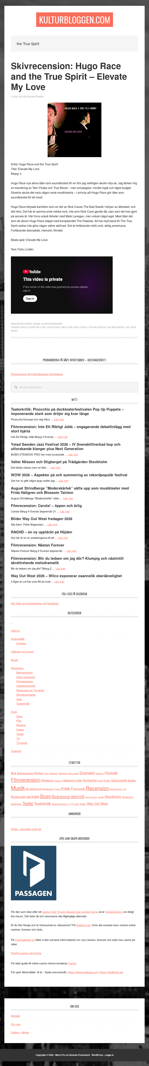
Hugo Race (53, 327)
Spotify (101, 797)
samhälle (32, 796)
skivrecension (91, 797)
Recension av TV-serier (30, 690)
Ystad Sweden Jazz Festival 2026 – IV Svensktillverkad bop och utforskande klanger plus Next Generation (65, 446)
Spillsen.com (83, 925)
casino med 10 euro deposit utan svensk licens (70, 912)
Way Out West (97, 803)
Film (18, 720)
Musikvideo (48, 788)
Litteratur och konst (22, 651)
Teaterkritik (22, 703)
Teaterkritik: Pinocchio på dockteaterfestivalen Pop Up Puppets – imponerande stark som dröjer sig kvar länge (67, 411)
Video (83, 804)
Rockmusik (18, 796)
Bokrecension (24, 672)
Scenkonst (61, 796)
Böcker (38, 773)
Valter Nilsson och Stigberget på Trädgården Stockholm (59, 461)
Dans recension (25, 677)
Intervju (15, 630)
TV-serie (75, 804)
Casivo (72, 963)
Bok (13, 773)
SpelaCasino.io (114, 912)
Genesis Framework (79, 1055)
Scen (14, 712)
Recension (17, 668)
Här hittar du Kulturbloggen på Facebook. (35, 603)
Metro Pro (60, 1055)
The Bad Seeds (115, 327)
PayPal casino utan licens (26, 953)
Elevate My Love (36, 327)
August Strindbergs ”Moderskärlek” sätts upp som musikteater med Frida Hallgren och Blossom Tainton (70, 490)
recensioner (116, 788)
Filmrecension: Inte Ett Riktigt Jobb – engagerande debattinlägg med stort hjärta (70, 429)
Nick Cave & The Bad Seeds (90, 327)
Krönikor (21, 643)
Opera (20, 729)
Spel (19, 699)
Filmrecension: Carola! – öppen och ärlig (46, 505)
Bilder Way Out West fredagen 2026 (41, 518)
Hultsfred (58, 780)
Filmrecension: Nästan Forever (37, 545)
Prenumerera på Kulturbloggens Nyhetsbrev (37, 374)
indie (78, 780)
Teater (20, 734)
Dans (19, 716)
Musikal (21, 725)
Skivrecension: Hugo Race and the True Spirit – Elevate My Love (69, 76)
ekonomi (100, 773)
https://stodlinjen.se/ (111, 972)
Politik (65, 788)
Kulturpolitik (18, 639)
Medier (132, 780)
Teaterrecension (60, 803)
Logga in (109, 1055)
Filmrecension (24, 681)
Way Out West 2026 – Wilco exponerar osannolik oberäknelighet (66, 575)
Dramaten (87, 772)
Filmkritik (111, 772)
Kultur (107, 780)
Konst (100, 780)
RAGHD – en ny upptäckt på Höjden (41, 531)
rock (124, 789)
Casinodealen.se (25, 940)
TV (18, 738)
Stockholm (113, 796)
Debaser (53, 773)
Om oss (16, 1024)
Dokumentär (73, 773)
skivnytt (77, 796)
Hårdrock (68, 780)
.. (11, 622)
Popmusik (78, 788)
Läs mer (59, 419)
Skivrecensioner (51, 323)
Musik (36, 323)
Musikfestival (34, 789)
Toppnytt (16, 751)
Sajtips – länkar (20, 1032)
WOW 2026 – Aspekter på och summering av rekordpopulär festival (69, 474)
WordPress (97, 1055)
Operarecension (25, 686)
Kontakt (15, 1016)
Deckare (63, 773)
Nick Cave (67, 327)
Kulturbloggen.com (74, 19)
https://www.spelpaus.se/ (83, 972)
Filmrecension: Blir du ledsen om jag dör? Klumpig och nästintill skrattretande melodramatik (67, 560)
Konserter (90, 780)
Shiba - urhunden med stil (26, 829)
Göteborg (47, 780)
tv (69, 804)
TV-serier (21, 743)
